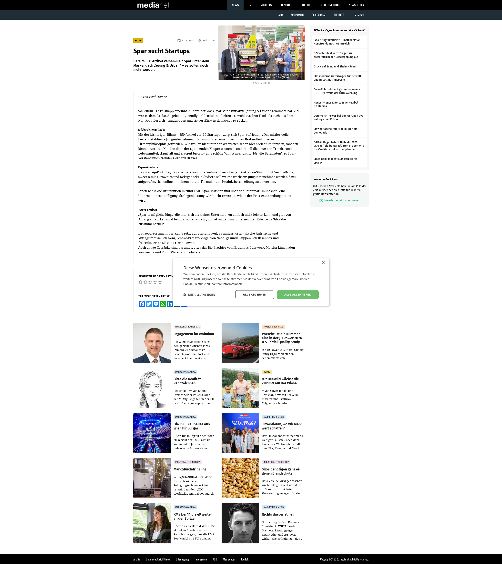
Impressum (201, 559)
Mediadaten (297, 15)
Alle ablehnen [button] (254, 294)
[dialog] (251, 282)
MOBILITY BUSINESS (273, 327)
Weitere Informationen (226, 284)
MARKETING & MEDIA (185, 372)
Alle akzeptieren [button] (297, 294)
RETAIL (138, 40)
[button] (199, 294)
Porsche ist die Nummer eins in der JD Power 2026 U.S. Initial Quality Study (282, 338)
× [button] (323, 262)
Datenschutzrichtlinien (158, 559)
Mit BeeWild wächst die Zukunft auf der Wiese (280, 381)
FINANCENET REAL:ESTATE (187, 327)
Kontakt (245, 559)
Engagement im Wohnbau (194, 334)
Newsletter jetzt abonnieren (339, 200)
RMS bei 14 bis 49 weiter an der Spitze (193, 516)
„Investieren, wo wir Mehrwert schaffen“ (282, 426)
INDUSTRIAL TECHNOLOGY (187, 462)
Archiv (136, 559)
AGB (215, 559)
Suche (358, 14)
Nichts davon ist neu (278, 514)
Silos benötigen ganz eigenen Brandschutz (281, 471)
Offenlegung (182, 559)
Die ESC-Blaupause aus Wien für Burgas (192, 426)
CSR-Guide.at (319, 15)
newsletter (325, 179)
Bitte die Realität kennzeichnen (187, 381)
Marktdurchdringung (190, 469)
